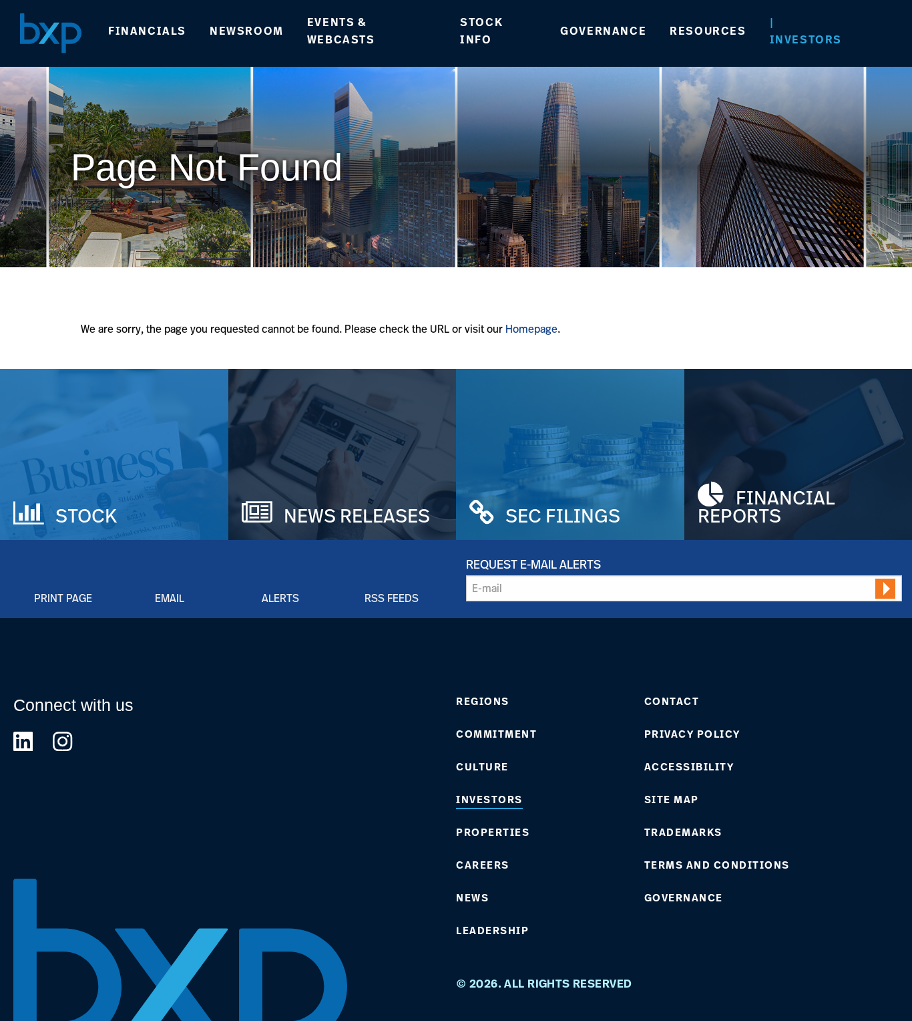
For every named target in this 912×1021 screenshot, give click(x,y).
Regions (482, 701)
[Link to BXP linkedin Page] (23, 741)
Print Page (63, 598)
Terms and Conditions (717, 865)
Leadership (492, 930)
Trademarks (683, 832)
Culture (482, 767)
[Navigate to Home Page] (50, 33)
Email (169, 598)
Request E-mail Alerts (533, 564)
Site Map (671, 800)
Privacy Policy (692, 734)
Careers (482, 865)
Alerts (280, 598)
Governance (603, 30)
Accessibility (689, 767)
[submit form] (885, 589)
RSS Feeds (392, 598)
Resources (708, 30)
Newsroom (247, 30)
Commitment (496, 734)
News (472, 898)
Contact (672, 701)
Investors (806, 39)
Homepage (531, 328)
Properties (492, 832)
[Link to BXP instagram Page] (62, 741)
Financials (147, 30)
